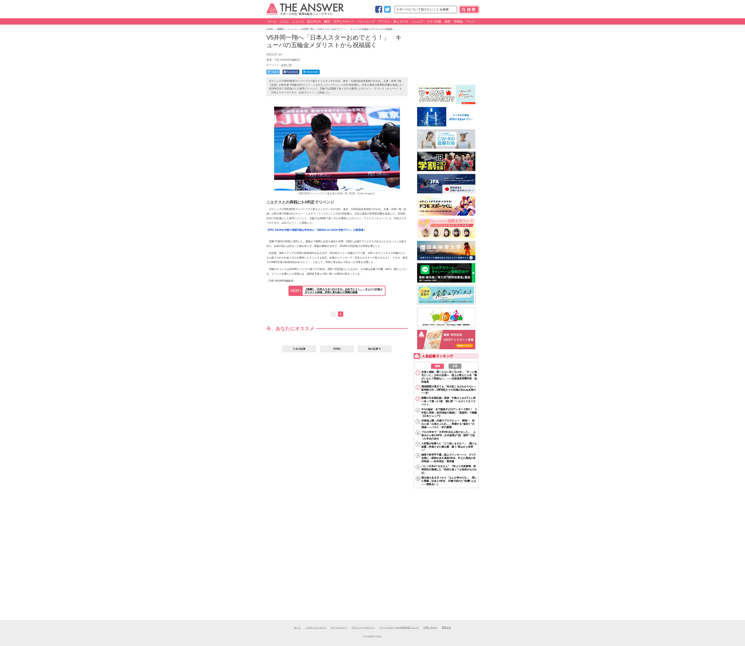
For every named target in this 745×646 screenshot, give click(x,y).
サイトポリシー (339, 627)
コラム (284, 21)
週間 (437, 366)
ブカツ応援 (434, 21)
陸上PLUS (314, 21)
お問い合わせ (430, 627)
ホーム (272, 21)
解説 (327, 21)
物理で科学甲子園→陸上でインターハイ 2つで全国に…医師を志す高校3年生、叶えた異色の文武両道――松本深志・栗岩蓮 (448, 458)
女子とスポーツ (344, 21)
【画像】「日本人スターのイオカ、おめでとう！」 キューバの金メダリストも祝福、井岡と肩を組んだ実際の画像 (344, 291)
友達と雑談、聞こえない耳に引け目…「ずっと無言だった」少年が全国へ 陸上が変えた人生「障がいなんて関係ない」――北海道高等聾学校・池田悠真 (449, 376)
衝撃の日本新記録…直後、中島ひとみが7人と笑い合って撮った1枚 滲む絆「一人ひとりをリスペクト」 (448, 401)
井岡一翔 (286, 65)
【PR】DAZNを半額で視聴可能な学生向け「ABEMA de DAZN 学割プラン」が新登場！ (316, 229)
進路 (447, 21)
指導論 (458, 21)
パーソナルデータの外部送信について (399, 627)
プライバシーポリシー (363, 627)
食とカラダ (400, 21)
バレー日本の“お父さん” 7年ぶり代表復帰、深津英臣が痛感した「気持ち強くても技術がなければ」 (449, 469)
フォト (470, 21)
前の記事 (373, 348)
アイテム (384, 21)
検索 (469, 9)
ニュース (298, 21)
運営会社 (446, 627)
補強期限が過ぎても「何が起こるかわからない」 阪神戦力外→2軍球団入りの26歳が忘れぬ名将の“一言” (449, 389)
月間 (454, 366)
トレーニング (366, 21)
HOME (269, 29)
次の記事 (300, 348)
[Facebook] (378, 9)
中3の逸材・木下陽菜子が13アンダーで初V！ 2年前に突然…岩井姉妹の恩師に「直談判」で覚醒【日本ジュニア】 (449, 412)
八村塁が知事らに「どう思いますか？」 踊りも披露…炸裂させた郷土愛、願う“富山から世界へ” (449, 446)
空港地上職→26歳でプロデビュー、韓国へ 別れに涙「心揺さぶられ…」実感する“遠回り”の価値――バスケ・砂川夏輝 (448, 424)
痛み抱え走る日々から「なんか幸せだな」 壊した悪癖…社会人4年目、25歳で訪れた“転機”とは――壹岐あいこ (449, 481)
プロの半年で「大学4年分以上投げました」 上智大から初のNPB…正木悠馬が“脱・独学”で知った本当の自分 (448, 435)
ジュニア (417, 21)
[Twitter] (387, 9)
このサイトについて (315, 627)
